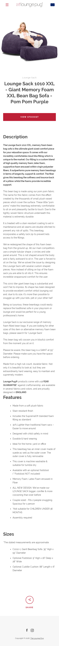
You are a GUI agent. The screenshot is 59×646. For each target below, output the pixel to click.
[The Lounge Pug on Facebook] (26, 630)
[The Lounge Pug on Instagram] (32, 630)
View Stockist (29, 117)
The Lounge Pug (37, 638)
